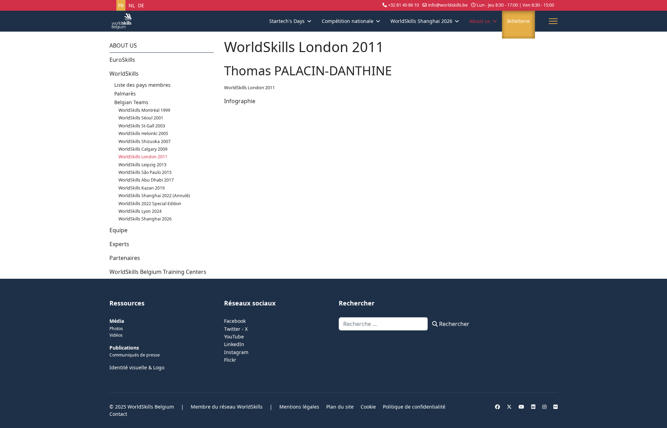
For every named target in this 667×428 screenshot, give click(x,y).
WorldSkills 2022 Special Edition (149, 204)
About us (479, 21)
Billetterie (518, 21)
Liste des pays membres (142, 85)
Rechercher (453, 324)
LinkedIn (234, 344)
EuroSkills (122, 60)
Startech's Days (287, 21)
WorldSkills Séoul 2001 (140, 118)
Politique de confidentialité (414, 406)
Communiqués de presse (134, 355)
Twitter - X (236, 329)
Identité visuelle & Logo (136, 367)
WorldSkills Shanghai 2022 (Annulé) (154, 196)
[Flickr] (555, 406)
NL (132, 5)
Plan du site (340, 406)
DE (141, 5)
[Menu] (553, 21)
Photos (116, 329)
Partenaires (124, 258)
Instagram (236, 352)
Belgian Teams (131, 102)
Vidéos (116, 335)
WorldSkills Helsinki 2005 (143, 133)
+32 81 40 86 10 (403, 5)
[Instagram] (544, 406)
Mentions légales (299, 406)
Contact (118, 414)
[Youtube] (521, 406)
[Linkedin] (533, 406)
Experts (119, 244)
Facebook (235, 321)
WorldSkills (124, 73)
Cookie (368, 406)
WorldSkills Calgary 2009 (142, 149)
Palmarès (125, 93)
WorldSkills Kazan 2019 (141, 188)
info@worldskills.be (448, 5)
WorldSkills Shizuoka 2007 (144, 141)
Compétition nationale (347, 21)
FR (121, 5)
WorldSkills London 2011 (142, 157)
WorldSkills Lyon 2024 (140, 211)
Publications (124, 347)
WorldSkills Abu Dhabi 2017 (146, 180)
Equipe (118, 230)
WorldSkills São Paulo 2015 (145, 172)
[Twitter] (509, 406)
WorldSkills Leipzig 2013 (142, 165)
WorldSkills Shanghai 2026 (421, 21)
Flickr (230, 359)
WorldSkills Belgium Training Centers (157, 272)
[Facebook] (497, 406)
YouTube (234, 336)
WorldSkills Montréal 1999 (144, 110)
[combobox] (383, 323)
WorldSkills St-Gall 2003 (141, 126)
